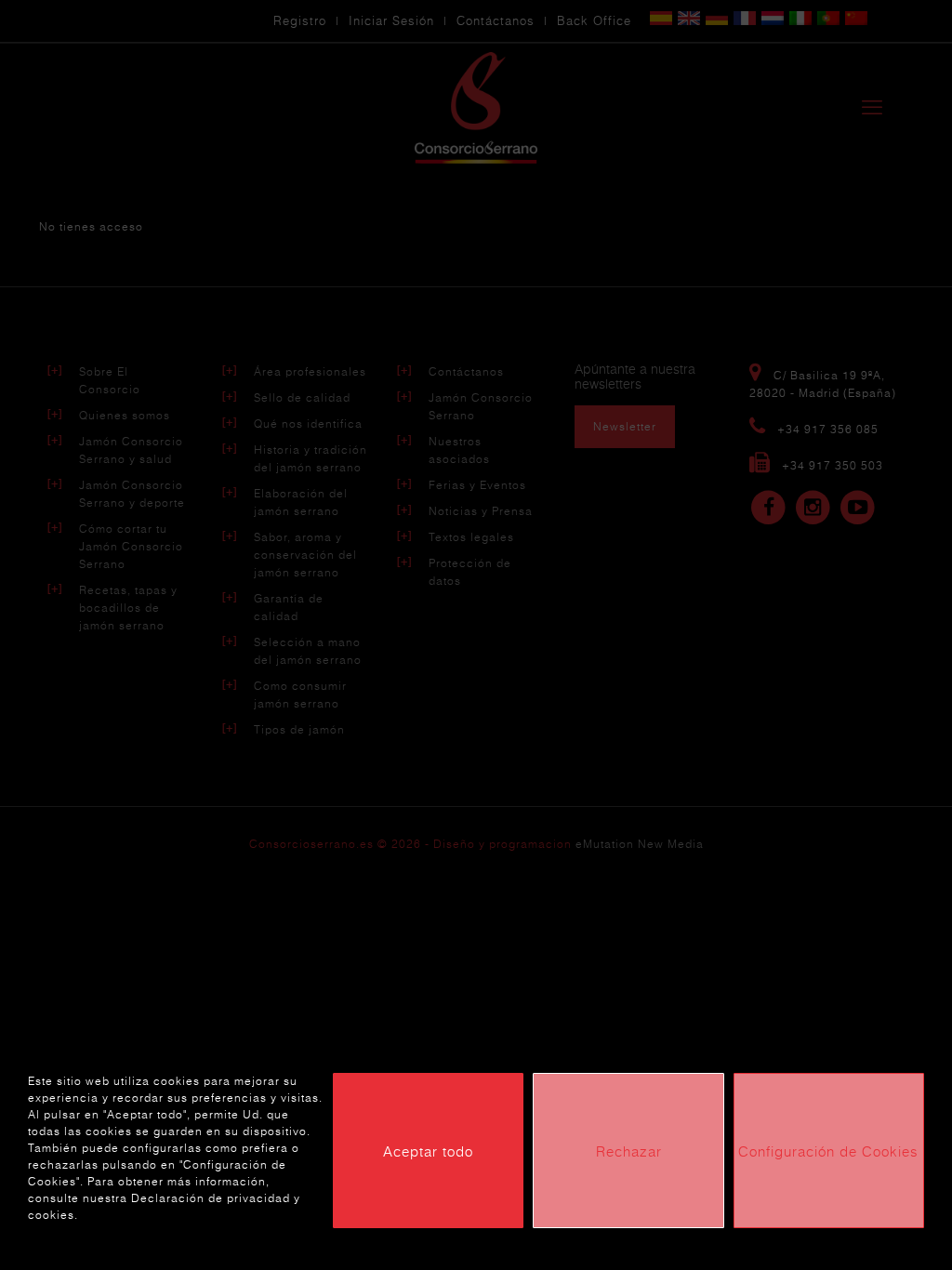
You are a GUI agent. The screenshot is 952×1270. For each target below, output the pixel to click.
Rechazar (629, 1151)
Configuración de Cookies (828, 1151)
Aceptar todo (428, 1151)
